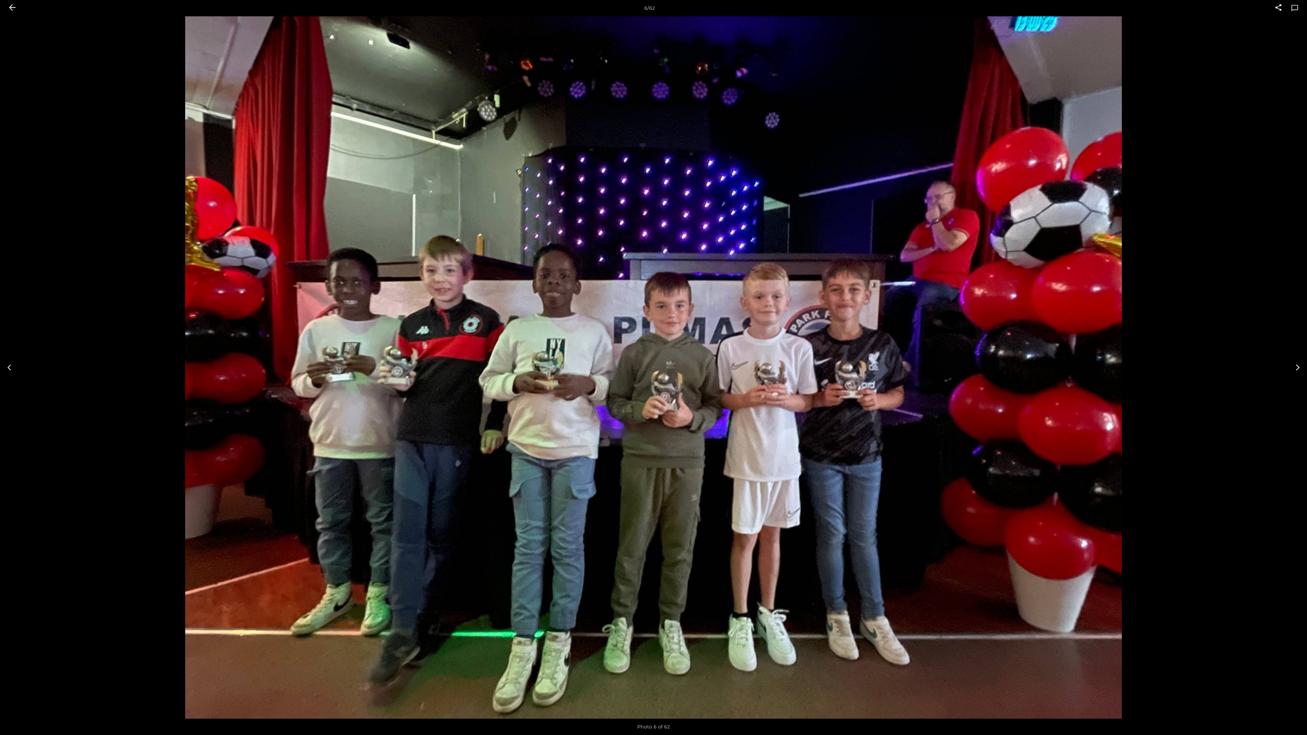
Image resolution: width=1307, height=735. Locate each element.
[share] (1278, 8)
